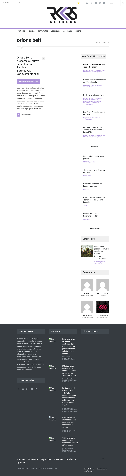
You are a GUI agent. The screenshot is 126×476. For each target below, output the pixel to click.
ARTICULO (72, 430)
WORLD (93, 162)
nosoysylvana (103, 315)
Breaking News (24, 81)
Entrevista (33, 459)
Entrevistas (43, 31)
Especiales (55, 31)
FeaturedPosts (100, 70)
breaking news (67, 357)
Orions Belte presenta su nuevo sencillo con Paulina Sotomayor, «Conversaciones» (28, 65)
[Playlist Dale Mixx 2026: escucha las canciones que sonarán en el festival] (55, 422)
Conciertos (66, 432)
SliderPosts (34, 81)
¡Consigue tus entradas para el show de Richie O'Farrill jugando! (94, 199)
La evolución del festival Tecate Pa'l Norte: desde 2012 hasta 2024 (94, 129)
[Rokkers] (87, 285)
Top (104, 459)
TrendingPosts (97, 72)
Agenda (65, 430)
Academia (67, 31)
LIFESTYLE (87, 176)
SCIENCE (86, 219)
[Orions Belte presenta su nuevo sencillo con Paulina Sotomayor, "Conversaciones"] (87, 251)
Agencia (79, 31)
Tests (85, 205)
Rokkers (87, 293)
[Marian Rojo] (87, 307)
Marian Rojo (87, 315)
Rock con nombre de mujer (93, 95)
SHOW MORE (95, 146)
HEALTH (86, 189)
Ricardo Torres (103, 293)
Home (98, 42)
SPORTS (86, 162)
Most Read (86, 56)
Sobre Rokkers (89, 469)
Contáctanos (88, 471)
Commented (99, 56)
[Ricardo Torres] (102, 285)
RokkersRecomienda (90, 100)
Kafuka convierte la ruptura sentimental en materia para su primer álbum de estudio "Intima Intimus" (69, 346)
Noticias (21, 31)
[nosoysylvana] (102, 307)
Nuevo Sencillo (67, 358)
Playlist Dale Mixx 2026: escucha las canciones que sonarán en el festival (69, 422)
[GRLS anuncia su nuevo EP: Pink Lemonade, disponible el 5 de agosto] (55, 443)
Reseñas (31, 31)
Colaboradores (102, 469)
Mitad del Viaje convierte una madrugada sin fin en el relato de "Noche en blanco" (69, 371)
